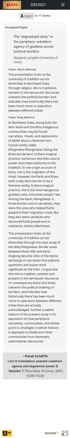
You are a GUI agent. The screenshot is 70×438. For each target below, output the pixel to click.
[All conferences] (65, 433)
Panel (35, 366)
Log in (28, 16)
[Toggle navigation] (63, 4)
